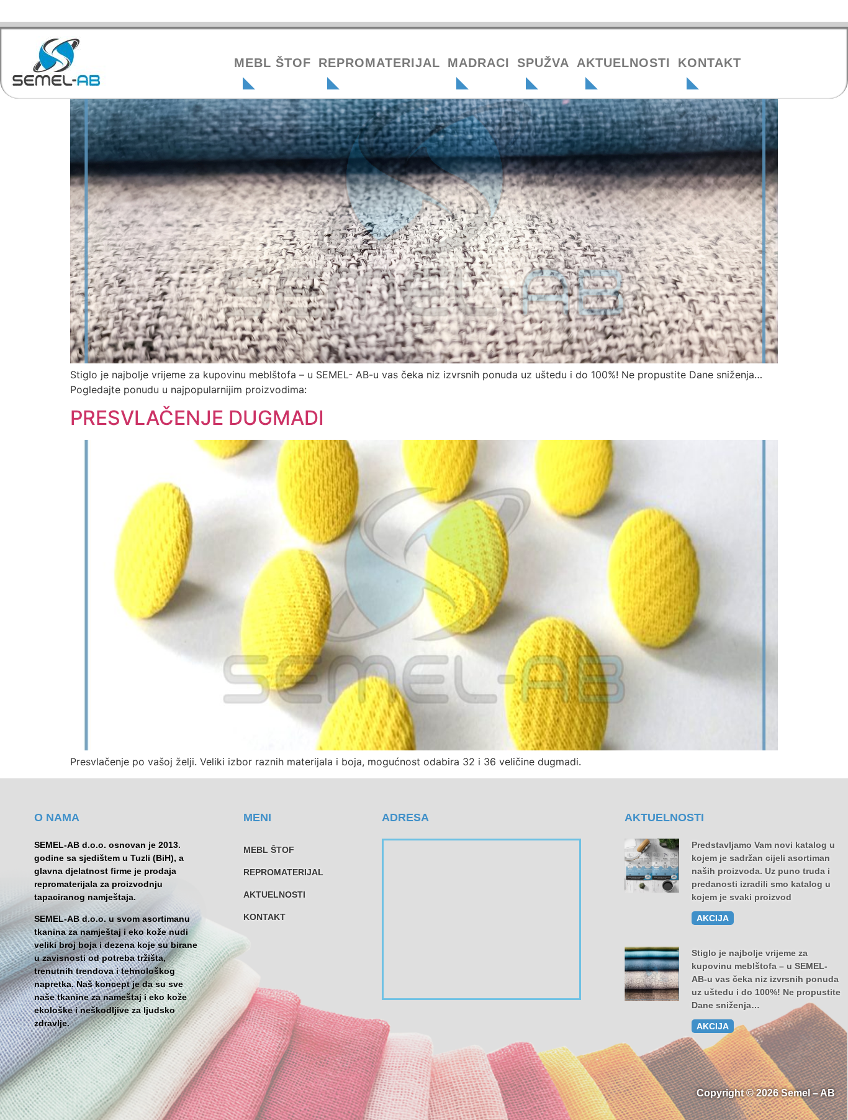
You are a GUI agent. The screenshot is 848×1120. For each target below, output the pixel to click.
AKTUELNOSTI (623, 63)
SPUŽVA (543, 63)
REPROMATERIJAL (379, 63)
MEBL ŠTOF (272, 63)
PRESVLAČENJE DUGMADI (197, 418)
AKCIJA (713, 918)
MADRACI (479, 63)
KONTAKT (709, 63)
